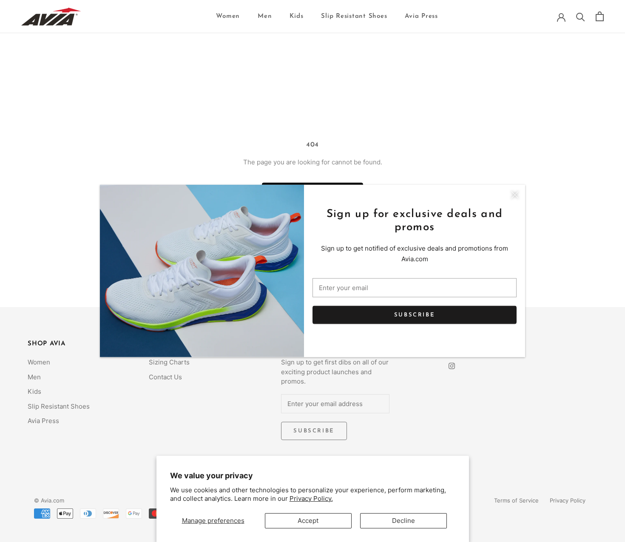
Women (228, 16)
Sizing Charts (169, 362)
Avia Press (421, 16)
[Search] (580, 16)
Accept (308, 521)
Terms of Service (516, 500)
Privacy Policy (567, 500)
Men (265, 16)
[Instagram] (452, 365)
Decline (403, 521)
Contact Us (165, 377)
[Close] (515, 195)
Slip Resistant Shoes (354, 16)
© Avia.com (49, 500)
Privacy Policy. (311, 498)
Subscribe (414, 314)
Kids (296, 16)
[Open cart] (600, 16)
